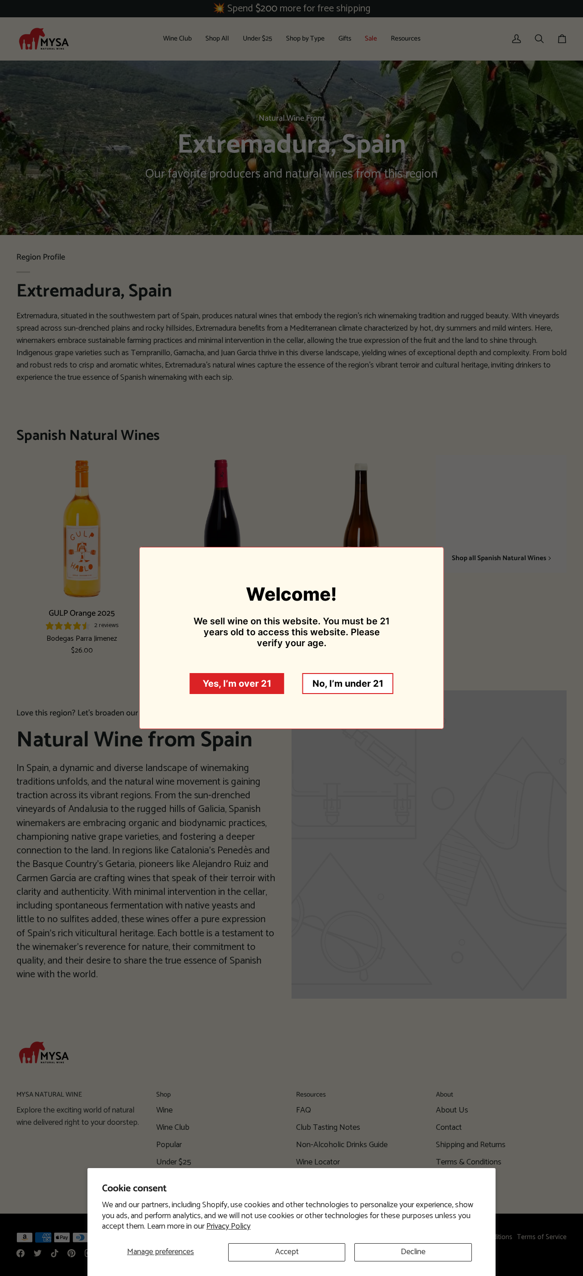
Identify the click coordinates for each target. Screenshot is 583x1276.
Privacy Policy (228, 1226)
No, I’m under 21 (348, 683)
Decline (413, 1252)
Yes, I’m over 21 (237, 683)
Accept (287, 1252)
